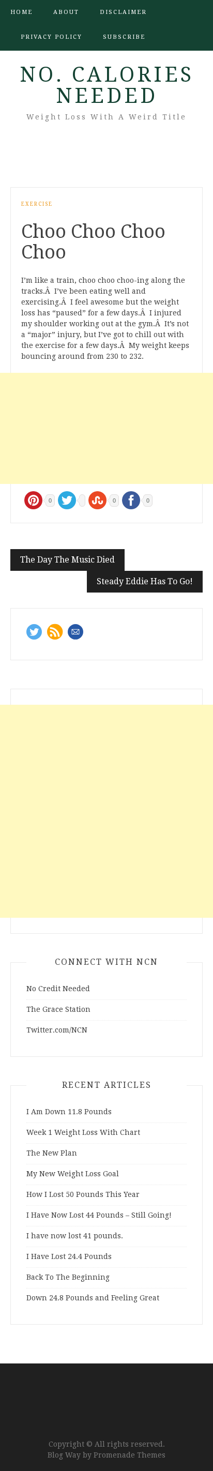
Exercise (37, 204)
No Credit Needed (58, 988)
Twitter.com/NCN (56, 1030)
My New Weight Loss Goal (72, 1174)
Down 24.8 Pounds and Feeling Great (92, 1298)
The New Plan (51, 1153)
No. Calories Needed (107, 85)
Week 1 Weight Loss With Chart (83, 1132)
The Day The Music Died (67, 560)
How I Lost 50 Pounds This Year (83, 1194)
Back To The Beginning (68, 1277)
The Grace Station (58, 1009)
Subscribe (124, 37)
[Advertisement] (106, 428)
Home (21, 12)
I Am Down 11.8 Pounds (69, 1112)
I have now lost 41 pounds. (74, 1236)
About (66, 12)
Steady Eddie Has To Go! (145, 581)
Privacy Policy (51, 37)
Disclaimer (123, 12)
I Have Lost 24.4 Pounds (69, 1256)
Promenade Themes (129, 1455)
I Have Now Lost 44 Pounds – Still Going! (99, 1215)
